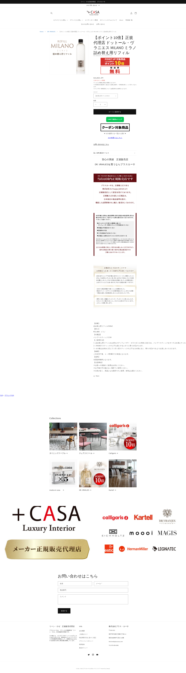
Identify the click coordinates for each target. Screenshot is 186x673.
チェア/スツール (85, 453)
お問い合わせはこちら (101, 144)
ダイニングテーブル (57, 453)
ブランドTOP (9, 395)
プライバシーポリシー (86, 641)
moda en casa (55, 490)
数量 (94, 100)
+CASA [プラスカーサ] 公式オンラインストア (90, 668)
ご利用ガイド (83, 634)
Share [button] (97, 376)
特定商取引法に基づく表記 (87, 637)
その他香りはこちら (115, 138)
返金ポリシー (83, 648)
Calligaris (112, 453)
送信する (64, 611)
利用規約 (82, 644)
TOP (1, 395)
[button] (51, 13)
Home (41, 31)
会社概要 (82, 631)
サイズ (95, 92)
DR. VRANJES (51, 31)
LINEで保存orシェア (115, 119)
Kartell (111, 490)
